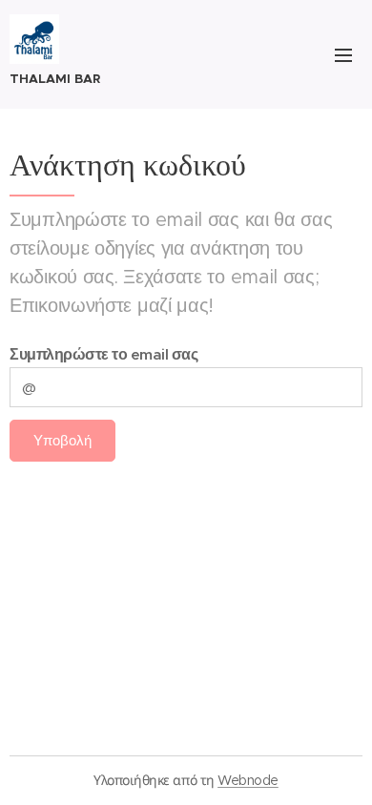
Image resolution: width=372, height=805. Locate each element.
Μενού (343, 54)
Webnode (248, 780)
